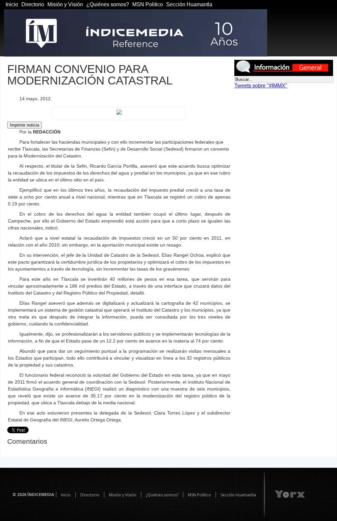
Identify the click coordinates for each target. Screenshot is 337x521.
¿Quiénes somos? (107, 4)
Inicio (12, 4)
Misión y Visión (65, 4)
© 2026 (19, 494)
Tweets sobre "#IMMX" (260, 85)
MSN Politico (147, 4)
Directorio (32, 4)
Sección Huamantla (189, 4)
